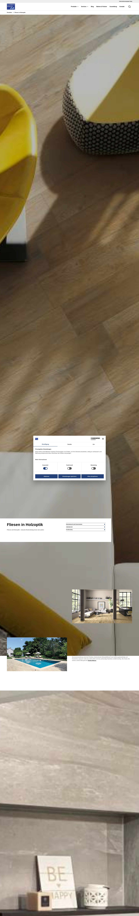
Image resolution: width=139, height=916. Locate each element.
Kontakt (122, 6)
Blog (92, 6)
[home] (11, 6)
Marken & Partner (101, 6)
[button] (75, 6)
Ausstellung (113, 6)
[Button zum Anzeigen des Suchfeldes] (129, 7)
